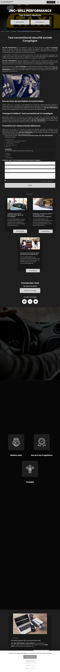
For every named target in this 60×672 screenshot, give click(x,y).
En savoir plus (20, 231)
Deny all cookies (30, 661)
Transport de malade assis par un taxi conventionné (29, 253)
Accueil (2, 31)
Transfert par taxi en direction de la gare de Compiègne (15, 215)
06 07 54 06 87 (20, 22)
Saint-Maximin (9, 157)
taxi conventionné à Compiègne (23, 117)
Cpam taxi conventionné (11, 145)
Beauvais (8, 153)
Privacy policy (30, 668)
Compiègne (13, 31)
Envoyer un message (30, 290)
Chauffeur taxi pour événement (13, 142)
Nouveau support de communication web (26, 641)
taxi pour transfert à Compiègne (15, 129)
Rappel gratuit (51, 2)
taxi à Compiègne (15, 104)
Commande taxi (9, 143)
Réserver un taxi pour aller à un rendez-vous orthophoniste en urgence (42, 215)
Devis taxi (8, 146)
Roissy (7, 156)
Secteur (7, 31)
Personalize (31, 665)
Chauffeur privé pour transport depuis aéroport (16, 141)
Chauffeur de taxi (9, 139)
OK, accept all (30, 656)
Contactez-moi (40, 22)
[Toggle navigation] (58, 2)
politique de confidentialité (47, 181)
